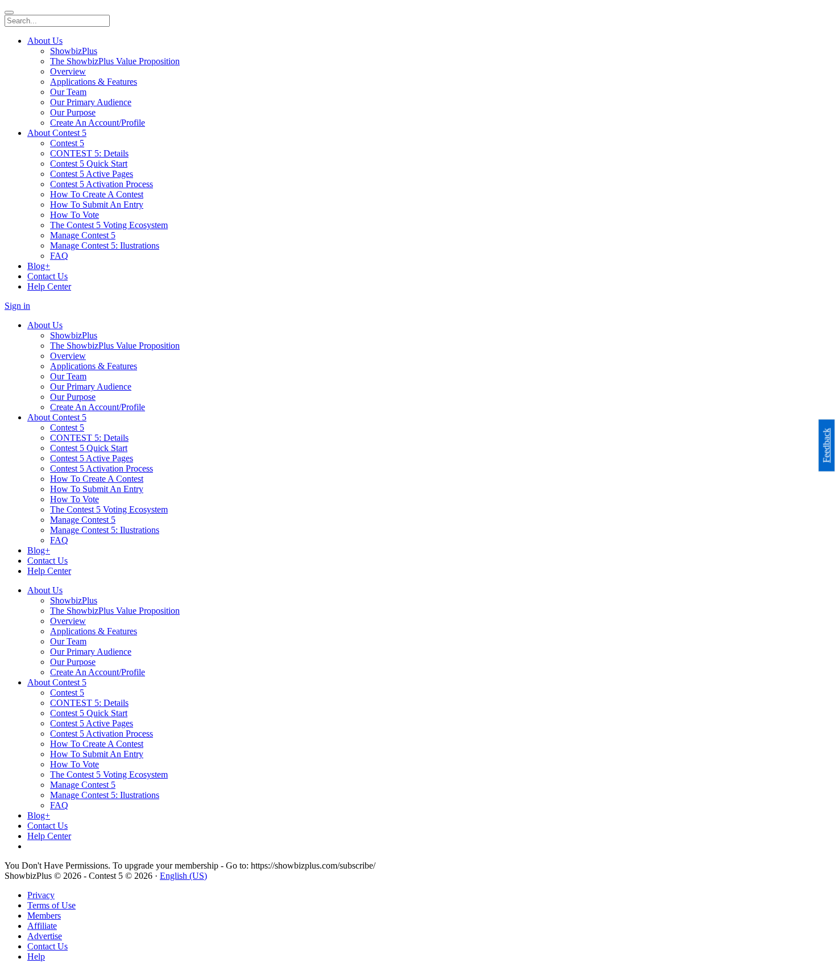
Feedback (826, 445)
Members (44, 915)
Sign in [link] (17, 306)
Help (36, 956)
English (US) (183, 876)
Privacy (41, 895)
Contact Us (47, 946)
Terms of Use (51, 905)
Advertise (44, 936)
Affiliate (42, 926)
